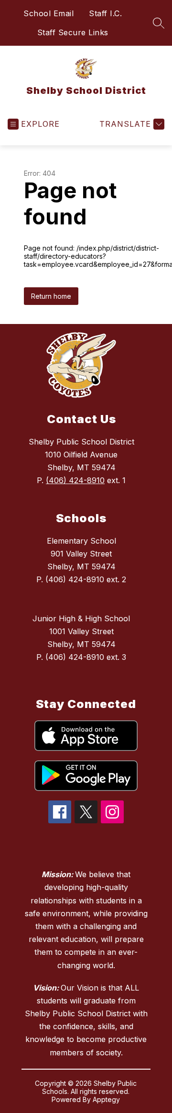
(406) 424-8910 (75, 480)
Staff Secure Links (72, 32)
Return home (51, 296)
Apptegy (106, 1099)
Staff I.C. (105, 13)
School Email (48, 13)
